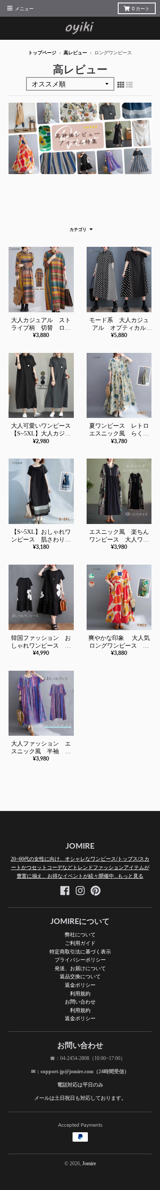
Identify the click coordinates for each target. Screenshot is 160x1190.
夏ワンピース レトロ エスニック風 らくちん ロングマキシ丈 (122, 433)
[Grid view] (120, 84)
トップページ (42, 52)
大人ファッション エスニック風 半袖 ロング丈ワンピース (41, 751)
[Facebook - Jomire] (65, 890)
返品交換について (80, 976)
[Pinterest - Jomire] (95, 890)
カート (141, 8)
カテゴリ (78, 229)
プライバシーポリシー (80, 959)
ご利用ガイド (80, 943)
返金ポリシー (80, 985)
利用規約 (80, 993)
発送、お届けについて (80, 968)
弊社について (80, 934)
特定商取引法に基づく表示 (80, 951)
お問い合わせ (80, 1001)
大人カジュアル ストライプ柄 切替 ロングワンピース (41, 328)
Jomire (89, 1163)
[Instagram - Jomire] (80, 890)
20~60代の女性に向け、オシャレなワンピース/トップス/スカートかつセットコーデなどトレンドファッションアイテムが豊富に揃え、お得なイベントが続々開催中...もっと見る (80, 867)
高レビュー (75, 52)
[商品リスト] (129, 84)
